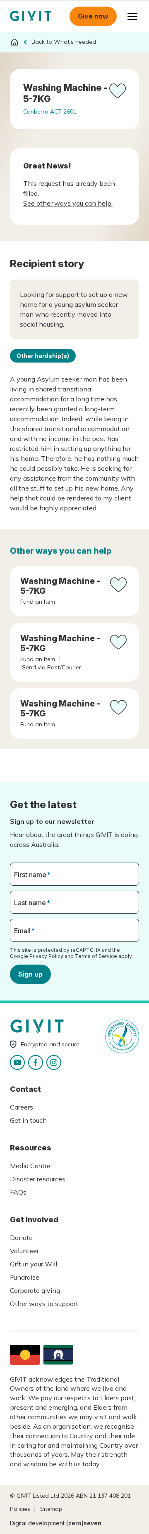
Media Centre (30, 1166)
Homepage (30, 16)
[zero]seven (83, 1523)
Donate (21, 1237)
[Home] (14, 42)
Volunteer (24, 1251)
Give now (93, 16)
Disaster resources (37, 1179)
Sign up (30, 974)
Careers (21, 1107)
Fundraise (24, 1277)
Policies (20, 1509)
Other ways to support (44, 1303)
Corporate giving (35, 1290)
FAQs (18, 1192)
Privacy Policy (46, 956)
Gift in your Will (33, 1264)
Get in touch (28, 1120)
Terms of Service (96, 956)
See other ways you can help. (68, 203)
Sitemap (51, 1509)
